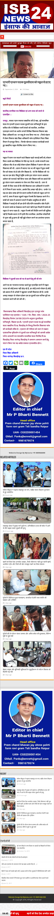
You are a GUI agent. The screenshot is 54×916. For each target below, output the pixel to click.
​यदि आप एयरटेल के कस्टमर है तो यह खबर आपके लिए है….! (19, 864)
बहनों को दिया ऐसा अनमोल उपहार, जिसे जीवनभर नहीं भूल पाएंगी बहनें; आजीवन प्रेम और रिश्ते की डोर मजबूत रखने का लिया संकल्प (27, 563)
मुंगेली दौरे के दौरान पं (11, 37)
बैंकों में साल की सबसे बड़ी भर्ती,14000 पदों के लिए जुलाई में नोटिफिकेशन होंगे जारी (26, 871)
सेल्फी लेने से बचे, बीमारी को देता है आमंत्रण (14, 857)
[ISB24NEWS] (27, 16)
